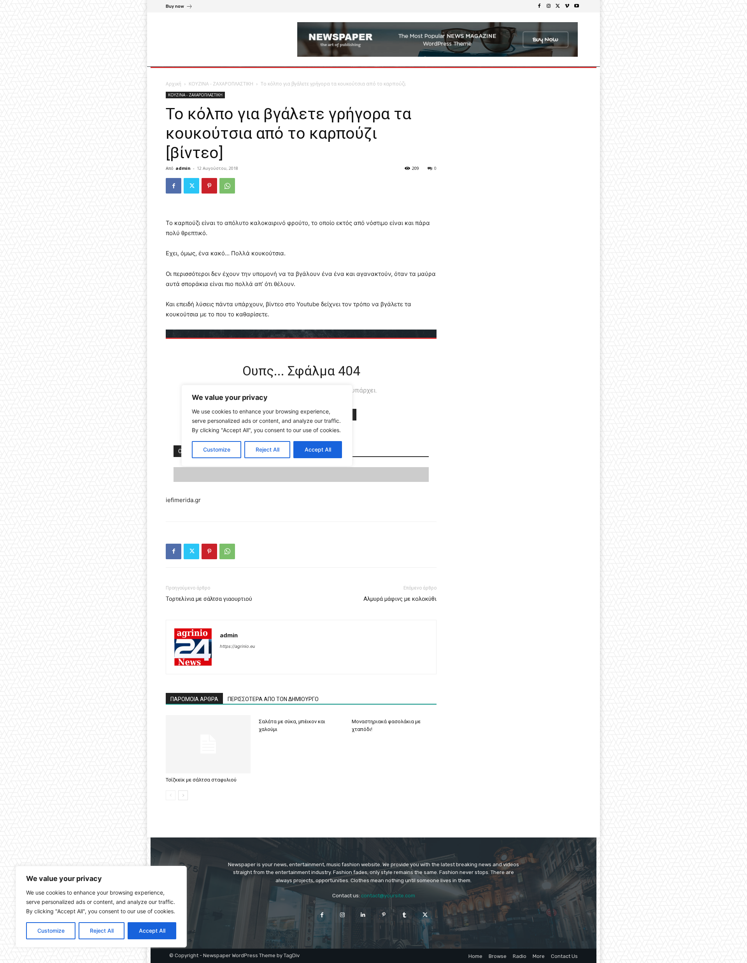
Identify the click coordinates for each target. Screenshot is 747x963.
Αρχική (173, 83)
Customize (51, 930)
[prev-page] (170, 795)
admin (183, 168)
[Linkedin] (363, 915)
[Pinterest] (209, 186)
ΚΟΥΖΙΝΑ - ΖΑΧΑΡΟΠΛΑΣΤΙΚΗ (221, 83)
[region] (101, 906)
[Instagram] (548, 6)
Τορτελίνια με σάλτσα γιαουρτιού (209, 598)
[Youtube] (576, 6)
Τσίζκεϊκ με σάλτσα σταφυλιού (201, 780)
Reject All (102, 930)
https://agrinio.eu (237, 646)
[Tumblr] (404, 915)
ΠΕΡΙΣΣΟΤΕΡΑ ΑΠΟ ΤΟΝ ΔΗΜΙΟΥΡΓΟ (273, 699)
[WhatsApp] (227, 186)
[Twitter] (558, 6)
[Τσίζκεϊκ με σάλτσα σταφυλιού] (208, 744)
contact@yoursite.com (388, 895)
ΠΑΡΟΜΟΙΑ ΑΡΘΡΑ (194, 699)
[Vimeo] (567, 6)
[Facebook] (539, 6)
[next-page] (183, 795)
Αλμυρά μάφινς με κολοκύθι (400, 598)
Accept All (152, 930)
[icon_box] (179, 7)
